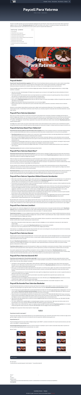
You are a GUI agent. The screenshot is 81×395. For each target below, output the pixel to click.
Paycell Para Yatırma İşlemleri (17, 33)
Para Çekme (54, 1)
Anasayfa (45, 1)
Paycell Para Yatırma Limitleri (17, 38)
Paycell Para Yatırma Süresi (17, 40)
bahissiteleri (44, 12)
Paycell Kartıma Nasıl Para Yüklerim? (18, 34)
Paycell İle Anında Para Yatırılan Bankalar (19, 43)
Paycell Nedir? (14, 31)
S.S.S (13, 44)
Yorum (12, 374)
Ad (11, 376)
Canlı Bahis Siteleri (38, 391)
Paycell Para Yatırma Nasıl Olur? (18, 35)
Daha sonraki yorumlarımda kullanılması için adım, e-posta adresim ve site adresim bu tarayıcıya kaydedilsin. (34, 380)
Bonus (49, 1)
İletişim (66, 1)
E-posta (12, 377)
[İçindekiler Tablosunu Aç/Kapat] (31, 30)
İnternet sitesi (13, 379)
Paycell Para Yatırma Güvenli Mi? (18, 41)
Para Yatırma (60, 1)
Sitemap (53, 393)
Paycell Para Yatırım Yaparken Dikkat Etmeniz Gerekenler (22, 37)
